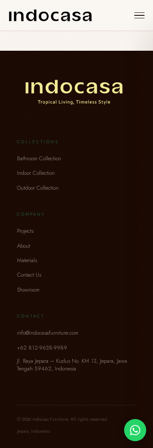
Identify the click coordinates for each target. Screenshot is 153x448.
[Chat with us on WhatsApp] (135, 430)
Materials (27, 260)
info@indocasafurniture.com (47, 333)
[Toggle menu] (139, 15)
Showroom (28, 290)
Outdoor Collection (38, 188)
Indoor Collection (36, 173)
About (23, 246)
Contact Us (29, 275)
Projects (25, 231)
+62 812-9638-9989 (42, 348)
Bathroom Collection (39, 158)
